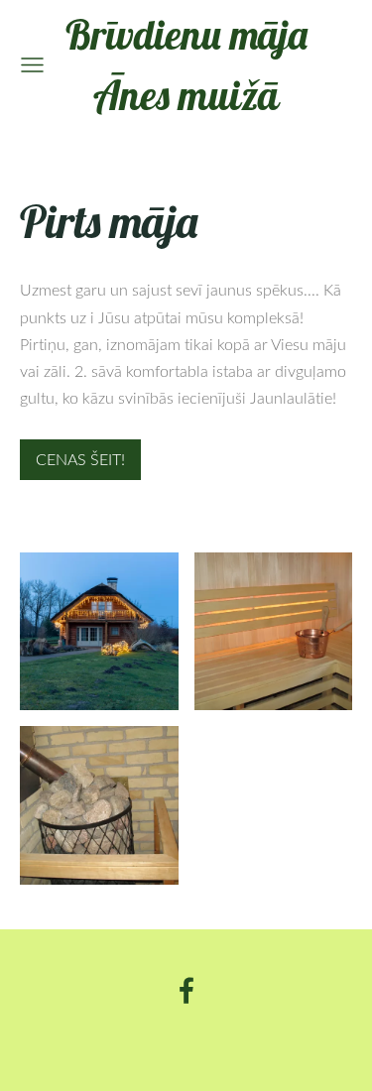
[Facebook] (186, 990)
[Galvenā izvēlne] (32, 65)
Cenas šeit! (80, 459)
